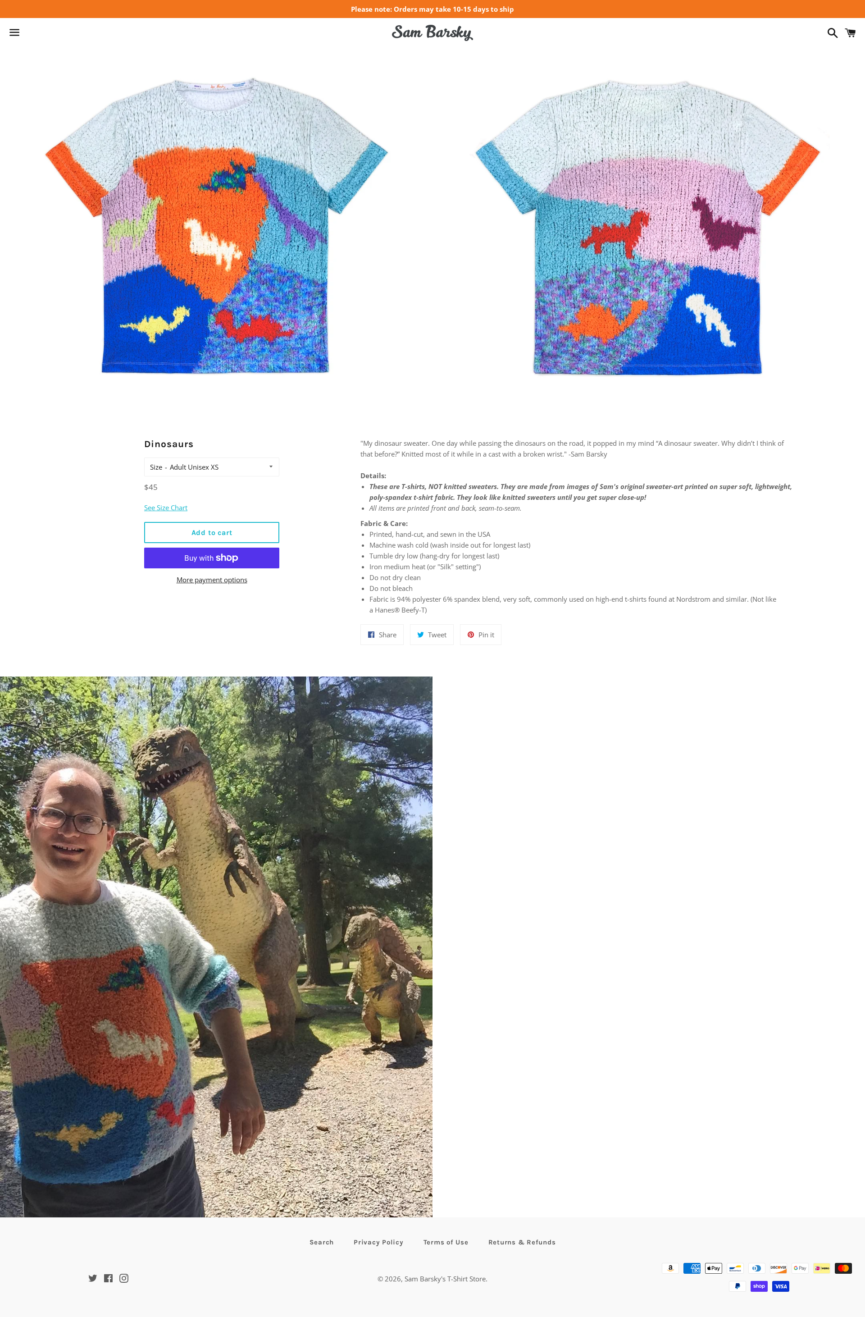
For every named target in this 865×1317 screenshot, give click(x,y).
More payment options (212, 579)
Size (156, 466)
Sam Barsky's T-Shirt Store (445, 1278)
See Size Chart (165, 507)
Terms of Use (446, 1242)
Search (322, 1242)
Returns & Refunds (522, 1242)
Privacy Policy (379, 1242)
